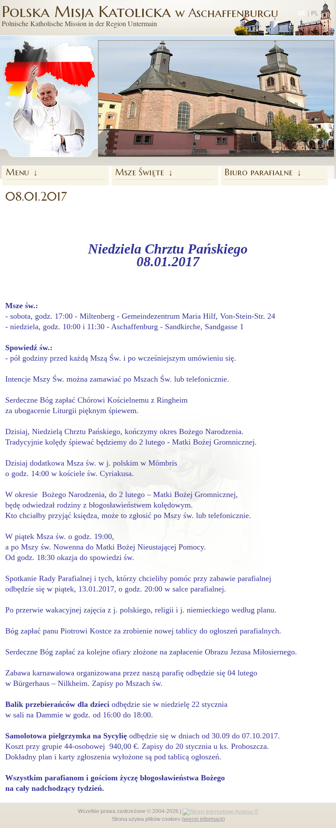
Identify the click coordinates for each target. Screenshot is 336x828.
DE (302, 13)
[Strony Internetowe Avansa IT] (220, 811)
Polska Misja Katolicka (140, 15)
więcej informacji (203, 819)
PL (314, 13)
